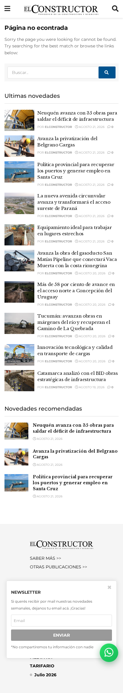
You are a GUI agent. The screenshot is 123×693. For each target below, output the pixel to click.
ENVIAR (61, 635)
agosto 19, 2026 (91, 387)
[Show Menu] (7, 9)
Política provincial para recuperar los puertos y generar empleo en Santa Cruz (75, 171)
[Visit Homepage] (61, 9)
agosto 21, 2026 (91, 127)
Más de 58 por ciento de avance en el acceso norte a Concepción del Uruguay (76, 290)
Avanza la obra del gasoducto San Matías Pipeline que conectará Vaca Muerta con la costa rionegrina (77, 259)
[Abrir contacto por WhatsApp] (109, 653)
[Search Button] (115, 9)
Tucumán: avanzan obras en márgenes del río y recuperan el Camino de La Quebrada (73, 322)
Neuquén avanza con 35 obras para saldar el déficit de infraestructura (73, 428)
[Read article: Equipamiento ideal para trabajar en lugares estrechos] (19, 235)
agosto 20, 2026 (91, 273)
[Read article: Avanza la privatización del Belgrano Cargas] (19, 146)
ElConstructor (58, 127)
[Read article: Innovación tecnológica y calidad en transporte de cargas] (19, 355)
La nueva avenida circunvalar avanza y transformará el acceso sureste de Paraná (73, 202)
